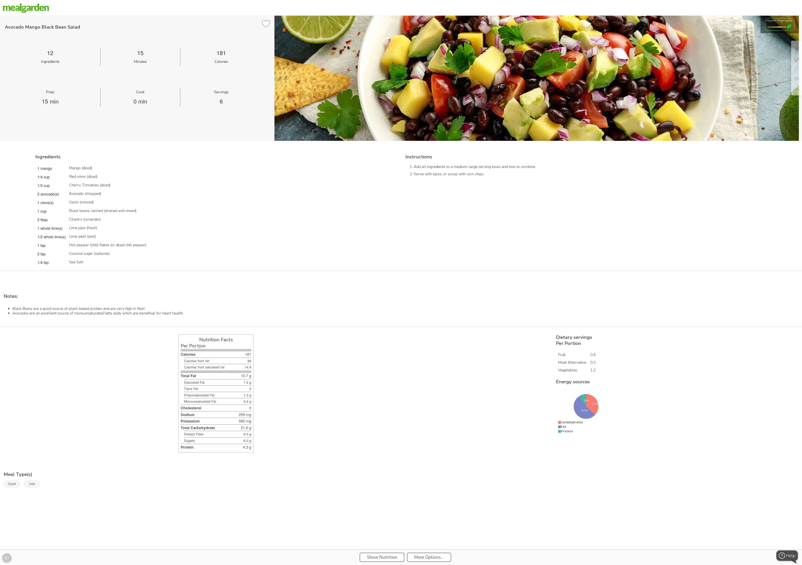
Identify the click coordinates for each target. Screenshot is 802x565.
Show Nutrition (382, 557)
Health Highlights (779, 20)
